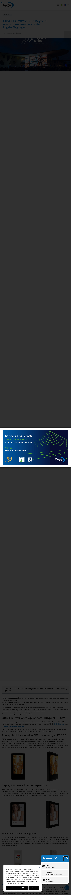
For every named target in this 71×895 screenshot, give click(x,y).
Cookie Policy (21, 883)
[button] (70, 429)
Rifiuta (24, 888)
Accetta (34, 888)
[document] (35, 447)
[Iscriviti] (43, 880)
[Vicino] (39, 867)
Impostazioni (12, 888)
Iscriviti (48, 879)
